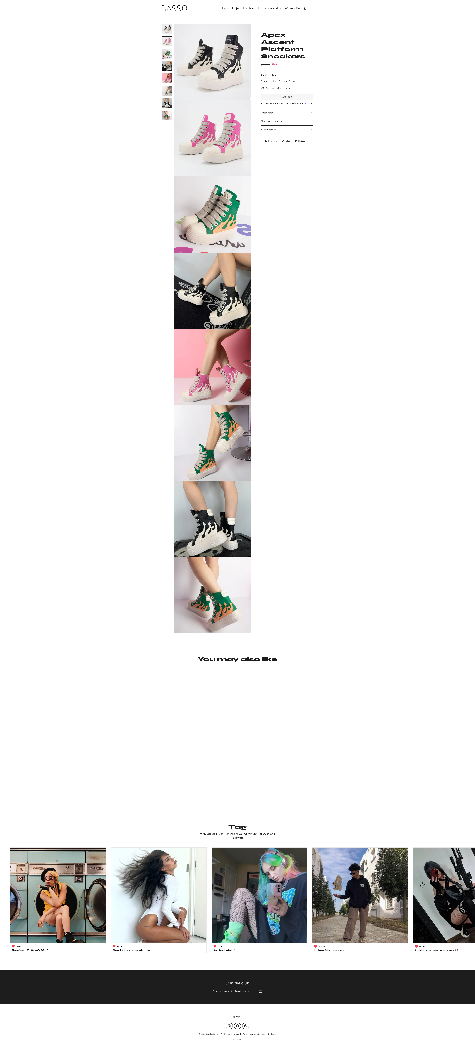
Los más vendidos (269, 8)
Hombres (249, 8)
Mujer (235, 8)
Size (274, 74)
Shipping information (272, 121)
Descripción (267, 112)
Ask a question (268, 129)
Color (264, 74)
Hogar (224, 8)
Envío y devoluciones (208, 1034)
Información (292, 8)
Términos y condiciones (254, 1034)
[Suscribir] (260, 991)
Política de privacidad (231, 1034)
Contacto (271, 1034)
